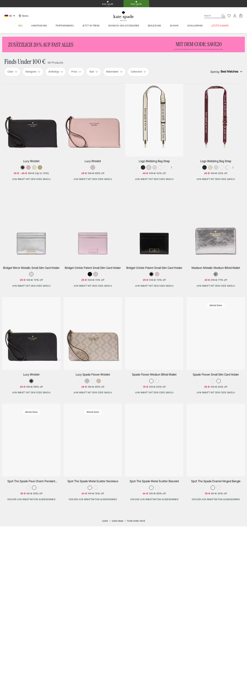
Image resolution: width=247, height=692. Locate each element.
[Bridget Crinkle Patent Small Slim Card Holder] (93, 226)
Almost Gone (216, 305)
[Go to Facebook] (171, 626)
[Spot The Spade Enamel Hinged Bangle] (216, 440)
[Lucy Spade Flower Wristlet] (93, 333)
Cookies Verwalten (105, 664)
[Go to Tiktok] (188, 626)
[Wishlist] (229, 16)
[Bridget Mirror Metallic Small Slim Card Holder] (31, 226)
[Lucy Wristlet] (31, 120)
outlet (105, 520)
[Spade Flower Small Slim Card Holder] (216, 333)
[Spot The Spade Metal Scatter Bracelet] (154, 440)
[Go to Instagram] (163, 626)
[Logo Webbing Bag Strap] (154, 120)
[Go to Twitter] (180, 626)
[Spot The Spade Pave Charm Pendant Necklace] (31, 440)
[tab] (108, 3)
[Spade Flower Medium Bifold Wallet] (154, 333)
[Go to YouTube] (196, 626)
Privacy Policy (197, 617)
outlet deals (117, 520)
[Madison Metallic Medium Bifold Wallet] (216, 226)
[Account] (235, 16)
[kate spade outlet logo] (123, 16)
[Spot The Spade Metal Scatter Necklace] (93, 440)
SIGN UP (229, 585)
